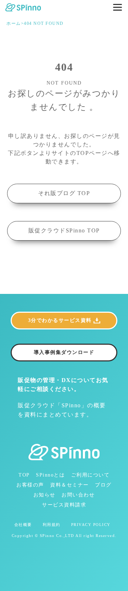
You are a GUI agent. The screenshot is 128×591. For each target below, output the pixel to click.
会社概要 (23, 525)
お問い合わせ (78, 495)
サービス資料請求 (64, 504)
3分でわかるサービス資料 (60, 320)
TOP (24, 475)
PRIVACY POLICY (91, 525)
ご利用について (90, 475)
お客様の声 (30, 485)
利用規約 (51, 525)
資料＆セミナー (69, 485)
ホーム (13, 23)
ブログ (103, 485)
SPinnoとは (50, 475)
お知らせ (44, 495)
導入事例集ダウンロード (64, 352)
